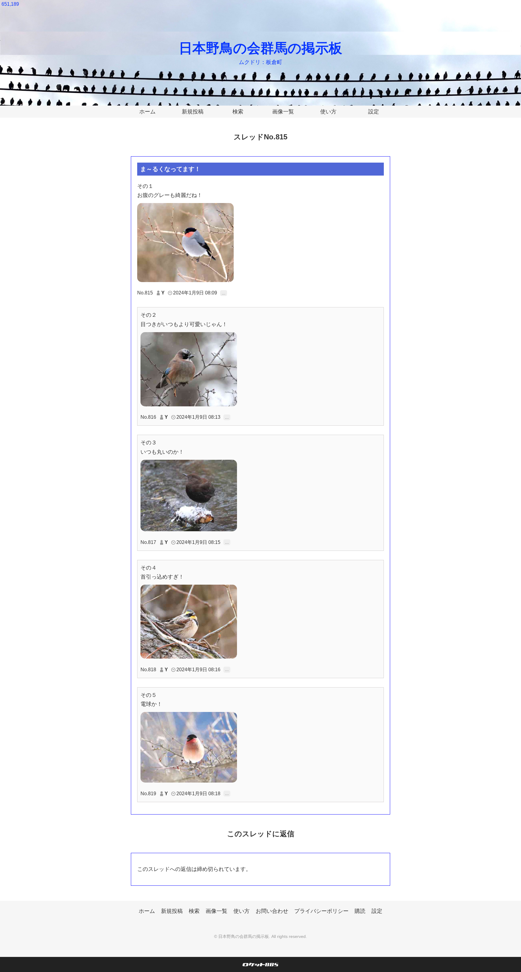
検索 (237, 112)
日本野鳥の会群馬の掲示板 (260, 48)
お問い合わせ (272, 911)
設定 (373, 112)
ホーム (147, 112)
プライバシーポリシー (321, 911)
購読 (360, 911)
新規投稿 (193, 112)
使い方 (328, 112)
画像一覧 (283, 112)
